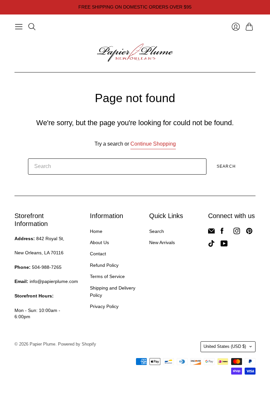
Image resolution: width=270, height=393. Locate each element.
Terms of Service (107, 276)
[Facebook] (222, 232)
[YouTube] (224, 245)
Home (96, 231)
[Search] (32, 26)
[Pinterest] (249, 232)
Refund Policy (104, 265)
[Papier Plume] (135, 52)
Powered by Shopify (77, 344)
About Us (99, 242)
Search (226, 166)
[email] (211, 232)
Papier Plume (42, 344)
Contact (98, 253)
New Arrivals (162, 242)
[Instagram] (236, 232)
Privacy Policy (104, 306)
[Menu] (19, 27)
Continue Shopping (153, 144)
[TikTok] (211, 245)
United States (224, 346)
